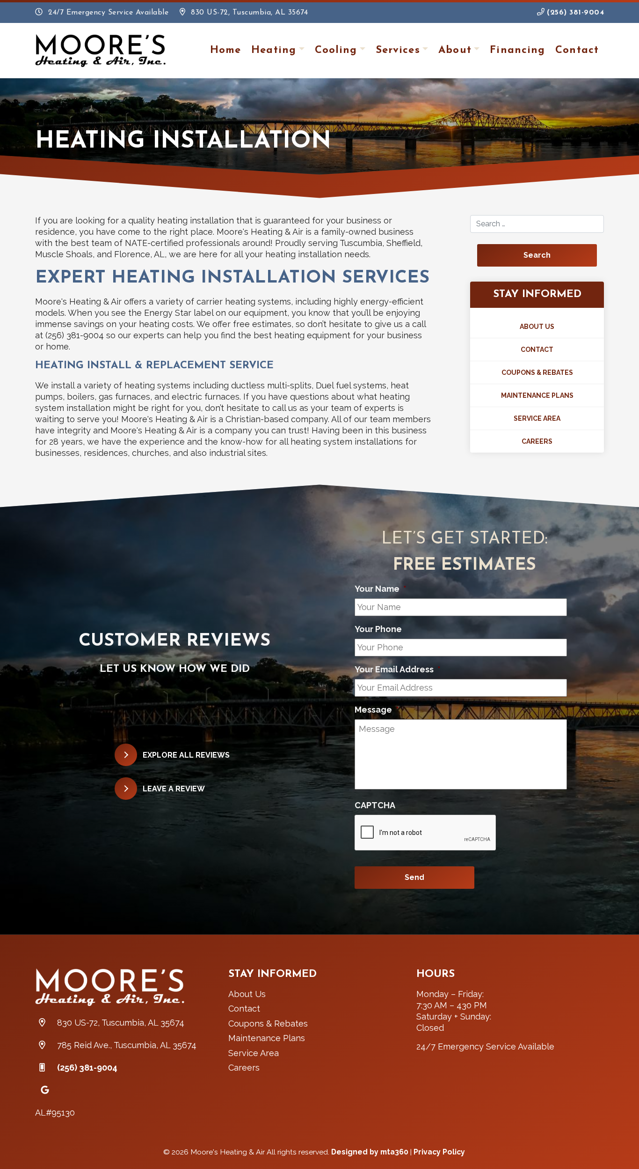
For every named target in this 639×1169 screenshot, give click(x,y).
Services (398, 50)
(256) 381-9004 (574, 12)
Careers (537, 441)
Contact (577, 50)
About (455, 50)
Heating (273, 50)
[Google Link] (45, 1090)
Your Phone (378, 629)
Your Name (381, 589)
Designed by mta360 (370, 1151)
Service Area (537, 418)
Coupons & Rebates (537, 372)
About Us (537, 326)
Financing (517, 50)
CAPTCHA (375, 805)
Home (225, 50)
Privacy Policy (439, 1151)
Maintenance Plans (537, 395)
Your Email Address (398, 669)
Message (377, 710)
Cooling (336, 50)
